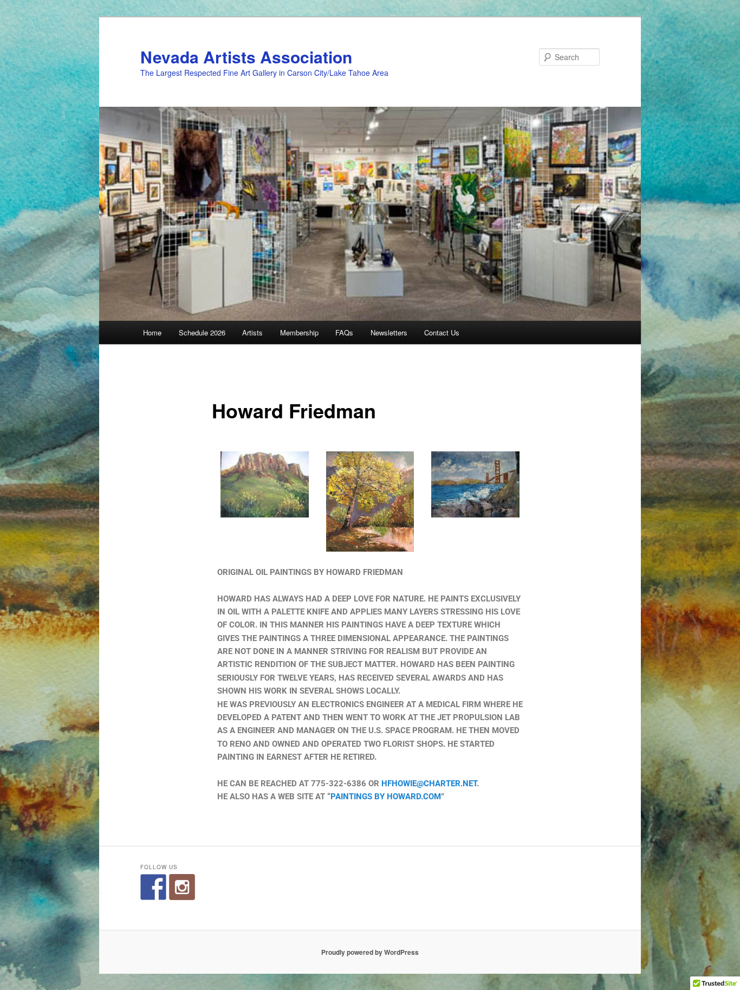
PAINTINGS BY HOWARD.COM (385, 796)
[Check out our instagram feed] (182, 887)
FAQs (344, 332)
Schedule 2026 (202, 332)
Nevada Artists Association (246, 56)
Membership (299, 332)
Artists (252, 332)
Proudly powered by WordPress (370, 952)
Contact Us (441, 332)
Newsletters (389, 332)
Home (152, 332)
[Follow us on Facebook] (153, 887)
